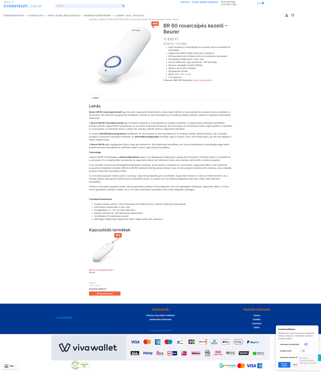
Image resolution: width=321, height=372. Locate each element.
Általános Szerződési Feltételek (160, 315)
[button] (153, 27)
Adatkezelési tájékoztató (160, 319)
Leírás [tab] (96, 98)
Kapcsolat (138, 15)
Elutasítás (297, 365)
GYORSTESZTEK (35, 15)
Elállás (257, 327)
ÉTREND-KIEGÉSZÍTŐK (13, 15)
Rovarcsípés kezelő (139, 19)
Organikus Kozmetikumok (97, 15)
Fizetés (257, 315)
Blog (128, 15)
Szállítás (257, 319)
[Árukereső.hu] (64, 318)
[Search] (123, 6)
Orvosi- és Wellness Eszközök (63, 15)
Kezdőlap (93, 19)
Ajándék (119, 15)
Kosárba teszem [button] (106, 293)
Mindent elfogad (284, 364)
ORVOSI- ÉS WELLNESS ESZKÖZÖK (114, 19)
